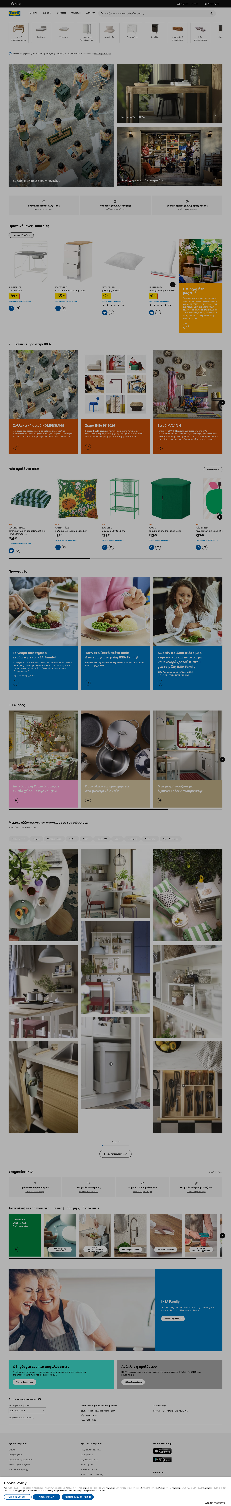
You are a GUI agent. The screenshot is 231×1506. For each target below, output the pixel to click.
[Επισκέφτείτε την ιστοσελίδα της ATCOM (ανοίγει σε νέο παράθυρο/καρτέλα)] (216, 1503)
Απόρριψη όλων (46, 1497)
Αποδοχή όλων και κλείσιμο (78, 1497)
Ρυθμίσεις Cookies (16, 1497)
